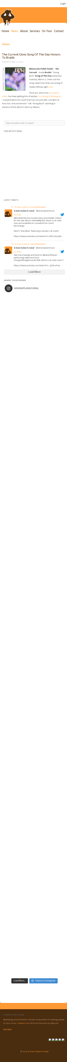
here (50, 87)
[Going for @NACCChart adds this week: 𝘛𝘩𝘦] (34, 789)
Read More (7, 1029)
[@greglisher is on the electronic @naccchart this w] (34, 414)
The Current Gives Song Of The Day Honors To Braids (31, 56)
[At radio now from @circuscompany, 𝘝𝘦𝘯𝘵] (34, 891)
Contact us (22, 1023)
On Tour (47, 31)
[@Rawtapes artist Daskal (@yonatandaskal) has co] (34, 482)
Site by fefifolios (5, 1056)
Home (5, 31)
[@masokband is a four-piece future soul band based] (34, 516)
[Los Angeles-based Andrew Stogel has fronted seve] (34, 379)
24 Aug (17, 215)
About (24, 31)
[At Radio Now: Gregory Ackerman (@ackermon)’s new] (34, 687)
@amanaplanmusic (45, 211)
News (14, 31)
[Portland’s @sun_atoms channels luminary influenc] (34, 311)
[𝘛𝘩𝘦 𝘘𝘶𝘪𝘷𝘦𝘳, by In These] (34, 584)
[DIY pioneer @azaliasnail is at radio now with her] (34, 857)
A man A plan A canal (24, 211)
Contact (59, 31)
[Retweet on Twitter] (12, 207)
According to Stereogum (49, 96)
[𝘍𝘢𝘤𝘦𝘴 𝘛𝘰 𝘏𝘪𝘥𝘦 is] (34, 345)
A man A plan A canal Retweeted (30, 207)
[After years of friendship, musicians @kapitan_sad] (34, 925)
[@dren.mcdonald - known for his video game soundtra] (34, 652)
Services (35, 31)
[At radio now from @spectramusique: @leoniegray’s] (34, 823)
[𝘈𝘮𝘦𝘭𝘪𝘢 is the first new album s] (34, 550)
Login (63, 3)
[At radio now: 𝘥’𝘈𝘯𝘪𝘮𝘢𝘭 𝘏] (34, 618)
